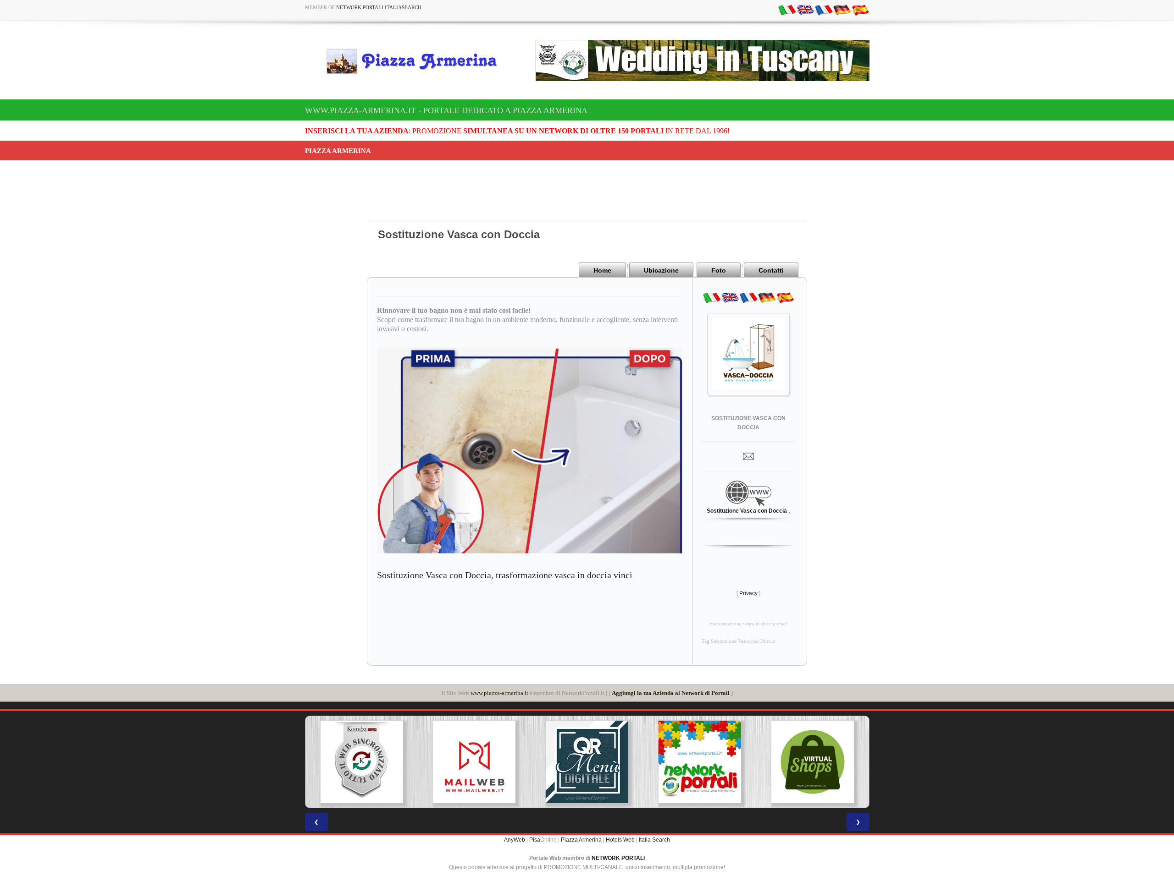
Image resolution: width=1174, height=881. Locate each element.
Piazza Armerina (581, 840)
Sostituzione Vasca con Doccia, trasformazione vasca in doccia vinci (504, 575)
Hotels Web (620, 840)
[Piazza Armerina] (415, 61)
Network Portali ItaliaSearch (378, 7)
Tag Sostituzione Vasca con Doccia (738, 641)
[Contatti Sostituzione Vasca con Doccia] (748, 456)
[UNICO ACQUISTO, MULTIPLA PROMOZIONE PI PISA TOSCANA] (590, 762)
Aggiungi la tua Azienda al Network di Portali (671, 692)
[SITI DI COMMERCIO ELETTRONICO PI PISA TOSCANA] (703, 762)
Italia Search (654, 840)
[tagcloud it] (787, 9)
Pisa (534, 840)
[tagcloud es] (860, 9)
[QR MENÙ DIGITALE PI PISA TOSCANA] (478, 762)
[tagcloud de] (842, 9)
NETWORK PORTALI (618, 858)
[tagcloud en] (805, 9)
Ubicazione (661, 270)
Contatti (771, 270)
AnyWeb (514, 840)
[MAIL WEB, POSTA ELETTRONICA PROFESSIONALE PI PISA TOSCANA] (365, 762)
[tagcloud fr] (823, 9)
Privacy (748, 593)
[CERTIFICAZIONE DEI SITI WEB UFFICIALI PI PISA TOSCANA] (816, 762)
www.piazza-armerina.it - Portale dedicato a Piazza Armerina (446, 110)
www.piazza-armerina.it (499, 692)
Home (602, 270)
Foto (718, 270)
